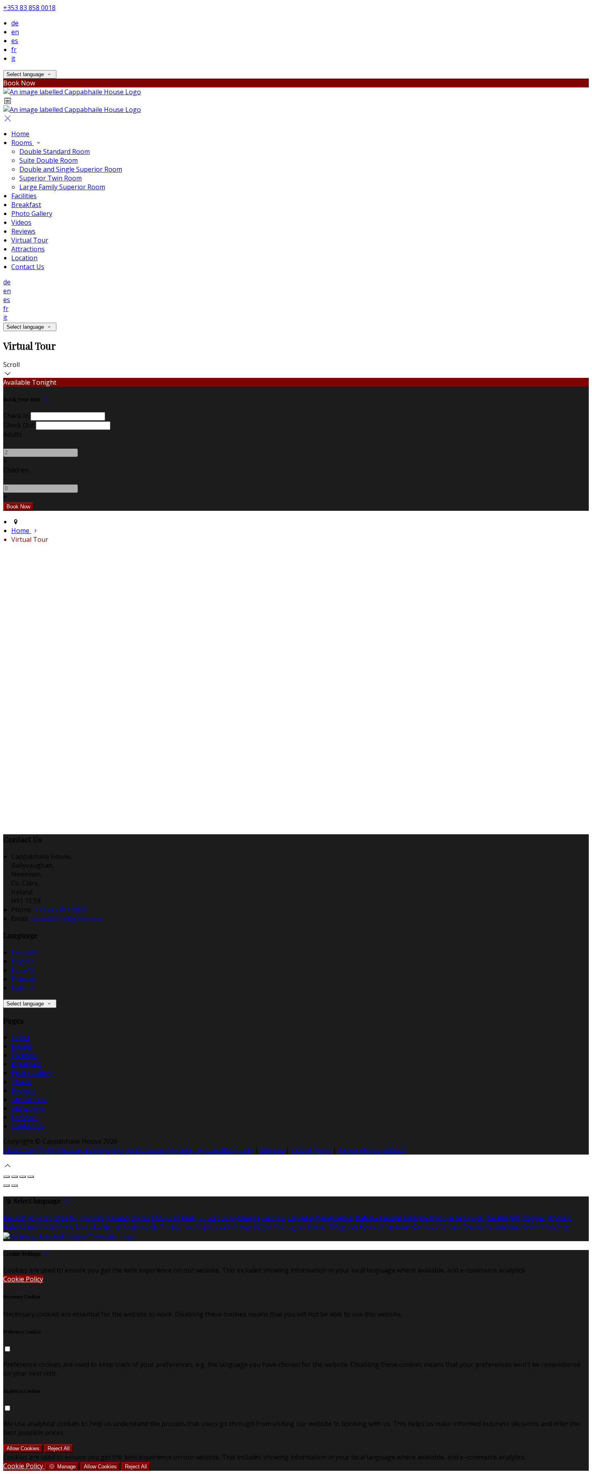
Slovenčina (538, 1227)
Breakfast (26, 1063)
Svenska (424, 1227)
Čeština (497, 1217)
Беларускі (469, 1217)
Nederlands (140, 1227)
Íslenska (88, 1227)
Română (397, 1227)
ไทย (188, 1227)
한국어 (262, 1227)
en (15, 31)
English (22, 961)
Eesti (188, 1217)
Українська (212, 1227)
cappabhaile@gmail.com (66, 918)
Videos (21, 1081)
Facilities (24, 1055)
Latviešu (300, 1217)
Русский (371, 1227)
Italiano (22, 987)
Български (436, 1217)
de (15, 23)
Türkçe (170, 1227)
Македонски (334, 1217)
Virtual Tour (29, 1099)
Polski (317, 1227)
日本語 (241, 1227)
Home (20, 1037)
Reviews (23, 1090)
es (14, 40)
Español (23, 970)
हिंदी (515, 1217)
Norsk (111, 1227)
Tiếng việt (342, 1227)
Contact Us (27, 1126)
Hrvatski (559, 1217)
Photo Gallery (31, 1072)
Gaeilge (248, 1217)
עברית (66, 1227)
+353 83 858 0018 (29, 7)
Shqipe (473, 1227)
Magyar (533, 1217)
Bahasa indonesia (30, 1227)
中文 (563, 1227)
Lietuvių (273, 1217)
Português (290, 1227)
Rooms (21, 1046)
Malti (410, 1217)
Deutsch (23, 952)
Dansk (140, 1217)
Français (23, 978)
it (13, 58)
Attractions (28, 1108)
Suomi (226, 1217)
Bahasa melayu (378, 1217)
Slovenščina (503, 1227)
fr (14, 49)
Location (24, 1117)
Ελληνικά (165, 1217)
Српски (450, 1227)
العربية (206, 1217)
